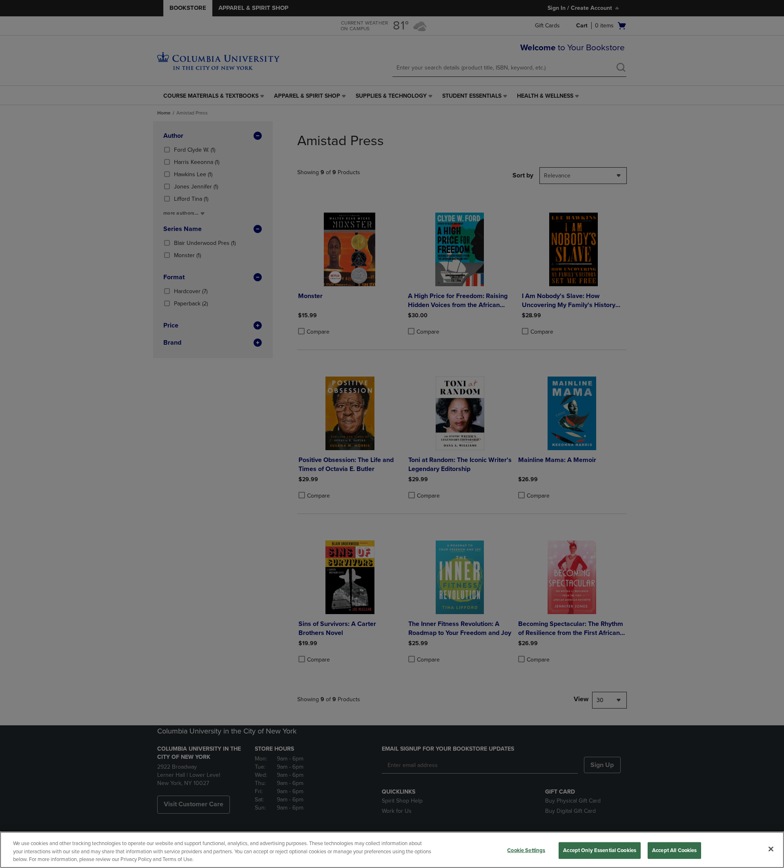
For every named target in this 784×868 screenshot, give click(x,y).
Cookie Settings (526, 850)
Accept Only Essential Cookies (599, 850)
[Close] (771, 849)
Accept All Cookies (674, 850)
